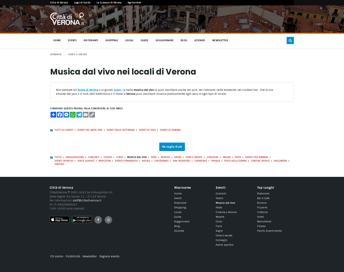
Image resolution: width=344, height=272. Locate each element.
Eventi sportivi (225, 244)
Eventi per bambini (256, 157)
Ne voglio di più (172, 147)
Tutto (58, 157)
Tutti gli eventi (64, 130)
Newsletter (90, 256)
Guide (177, 216)
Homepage (56, 54)
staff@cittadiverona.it (87, 200)
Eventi (178, 198)
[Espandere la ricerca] (290, 40)
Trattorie (262, 212)
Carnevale (200, 160)
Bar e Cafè (263, 198)
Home (178, 193)
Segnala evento (109, 256)
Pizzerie (262, 207)
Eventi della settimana (121, 130)
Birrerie (262, 202)
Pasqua (215, 160)
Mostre (165, 157)
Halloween (280, 160)
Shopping (180, 207)
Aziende (179, 230)
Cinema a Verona (226, 212)
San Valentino (181, 160)
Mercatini (105, 160)
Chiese (261, 226)
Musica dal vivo (225, 202)
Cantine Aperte (260, 160)
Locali (178, 212)
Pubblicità (73, 256)
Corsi (119, 157)
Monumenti (264, 221)
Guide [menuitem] (144, 40)
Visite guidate (85, 160)
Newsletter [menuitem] (220, 40)
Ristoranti (180, 202)
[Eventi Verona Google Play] (82, 222)
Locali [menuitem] (129, 40)
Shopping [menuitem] (111, 40)
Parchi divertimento (269, 230)
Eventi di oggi (147, 130)
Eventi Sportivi (64, 160)
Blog (177, 226)
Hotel (260, 216)
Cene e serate (194, 157)
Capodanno (161, 160)
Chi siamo (56, 256)
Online (227, 157)
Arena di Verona (88, 90)
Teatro (108, 157)
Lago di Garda (82, 2)
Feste (238, 157)
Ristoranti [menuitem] (91, 40)
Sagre (177, 157)
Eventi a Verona (77, 54)
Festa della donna (235, 160)
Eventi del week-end (89, 130)
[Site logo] (67, 24)
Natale (146, 160)
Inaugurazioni (75, 157)
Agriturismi (134, 2)
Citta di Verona (59, 2)
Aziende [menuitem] (199, 40)
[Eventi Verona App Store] (59, 222)
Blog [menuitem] (184, 40)
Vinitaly (59, 164)
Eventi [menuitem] (72, 40)
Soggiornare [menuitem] (165, 40)
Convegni (212, 157)
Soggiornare (182, 221)
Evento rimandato (126, 160)
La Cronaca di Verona (109, 2)
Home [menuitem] (57, 40)
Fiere (154, 157)
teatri (117, 90)
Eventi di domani (170, 130)
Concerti (93, 157)
